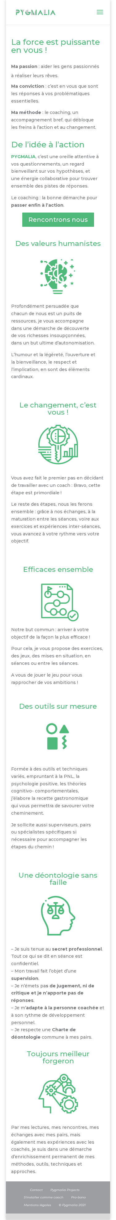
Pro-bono (78, 1197)
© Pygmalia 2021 (72, 1205)
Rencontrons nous (58, 219)
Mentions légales (37, 1205)
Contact (36, 1190)
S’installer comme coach (43, 1197)
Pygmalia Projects (64, 1190)
